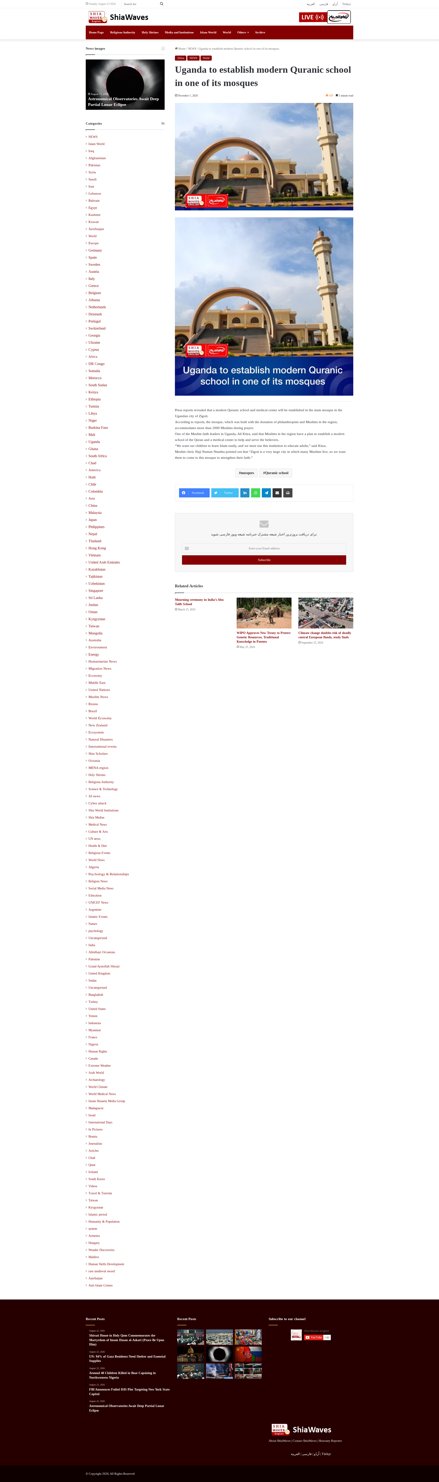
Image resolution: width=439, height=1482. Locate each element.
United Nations (99, 690)
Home (182, 48)
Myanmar (94, 1030)
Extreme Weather (99, 1065)
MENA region (98, 768)
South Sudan (97, 385)
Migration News (99, 668)
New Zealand (97, 725)
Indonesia (94, 1023)
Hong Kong (97, 548)
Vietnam (94, 555)
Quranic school (276, 473)
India (91, 945)
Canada (93, 1058)
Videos (92, 1186)
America (94, 470)
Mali (91, 435)
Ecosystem (96, 732)
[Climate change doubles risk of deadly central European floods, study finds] (325, 613)
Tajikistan (95, 576)
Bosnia (92, 1136)
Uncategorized (97, 938)
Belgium (94, 293)
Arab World (96, 1072)
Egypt (92, 207)
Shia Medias (96, 817)
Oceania (94, 760)
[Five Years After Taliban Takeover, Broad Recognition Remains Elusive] (248, 1354)
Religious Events (99, 853)
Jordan (93, 605)
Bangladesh (95, 994)
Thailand (94, 541)
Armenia (94, 1236)
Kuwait (93, 222)
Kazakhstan (96, 569)
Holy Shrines (150, 32)
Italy (91, 279)
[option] (125, 84)
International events (102, 746)
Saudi (92, 179)
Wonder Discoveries (101, 1250)
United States (97, 1009)
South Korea (96, 1179)
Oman (92, 612)
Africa (180, 58)
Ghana (93, 449)
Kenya (93, 392)
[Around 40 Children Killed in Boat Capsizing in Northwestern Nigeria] (248, 1337)
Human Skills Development (106, 1264)
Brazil (92, 711)
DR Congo (96, 364)
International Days (100, 1122)
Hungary (94, 1243)
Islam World (208, 32)
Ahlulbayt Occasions (101, 952)
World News (96, 860)
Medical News (97, 824)
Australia (94, 640)
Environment (97, 647)
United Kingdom (99, 973)
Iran (91, 186)
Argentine (94, 909)
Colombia (95, 491)
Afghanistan (97, 158)
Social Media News (100, 888)
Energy (93, 654)
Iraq (91, 151)
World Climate (97, 1087)
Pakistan (94, 165)
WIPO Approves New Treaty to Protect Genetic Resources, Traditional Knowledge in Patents (264, 637)
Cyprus (93, 350)
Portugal (94, 321)
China (92, 505)
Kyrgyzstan (96, 619)
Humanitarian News (102, 661)
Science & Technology (103, 789)
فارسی (323, 4)
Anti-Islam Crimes (100, 1285)
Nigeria (93, 1044)
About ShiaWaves (280, 1440)
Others (241, 32)
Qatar (92, 1165)
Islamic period (97, 1214)
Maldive (93, 1257)
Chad (92, 463)
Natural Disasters (100, 739)
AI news (94, 796)
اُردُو (335, 4)
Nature (92, 924)
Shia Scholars (98, 753)
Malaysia (95, 513)
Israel (92, 1115)
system (92, 1228)
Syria (92, 172)
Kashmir (94, 215)
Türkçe (346, 4)
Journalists (95, 1143)
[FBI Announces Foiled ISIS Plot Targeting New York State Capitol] (190, 1354)
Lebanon (94, 193)
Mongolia (95, 633)
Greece (93, 286)
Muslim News (98, 697)
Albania (94, 300)
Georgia (94, 335)
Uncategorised (97, 987)
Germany (95, 250)
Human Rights (97, 1051)
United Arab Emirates (104, 562)
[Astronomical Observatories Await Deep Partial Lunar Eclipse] (219, 1354)
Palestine (94, 959)
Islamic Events (97, 916)
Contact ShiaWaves (305, 1440)
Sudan (92, 980)
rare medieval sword (101, 1271)
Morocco (95, 378)
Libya (92, 413)
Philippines (96, 527)
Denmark (95, 314)
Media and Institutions (179, 32)
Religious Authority (122, 32)
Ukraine (94, 342)
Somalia (94, 371)
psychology (95, 931)
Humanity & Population (104, 1221)
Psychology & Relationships (108, 874)
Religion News (97, 881)
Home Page (96, 32)
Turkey (93, 1002)
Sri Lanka (95, 598)
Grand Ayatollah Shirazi (104, 966)
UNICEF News (98, 902)
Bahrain (94, 200)
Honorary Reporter (330, 1440)
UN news (94, 838)
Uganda (94, 442)
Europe (93, 243)
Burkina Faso (98, 428)
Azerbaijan (96, 229)
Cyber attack (97, 803)
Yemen (92, 1016)
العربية (311, 4)
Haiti (92, 477)
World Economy (100, 718)
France (92, 1037)
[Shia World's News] (119, 17)
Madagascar (96, 1108)
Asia (91, 498)
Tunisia (93, 406)
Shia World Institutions (103, 810)
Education (95, 895)
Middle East (96, 683)
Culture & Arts (98, 831)
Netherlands (97, 307)
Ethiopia (94, 399)
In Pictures (95, 1129)
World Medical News (102, 1094)
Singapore (95, 591)
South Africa (97, 456)
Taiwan (93, 626)
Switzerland (97, 328)
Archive (260, 32)
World (227, 32)
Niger (92, 420)
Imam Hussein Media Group (106, 1101)
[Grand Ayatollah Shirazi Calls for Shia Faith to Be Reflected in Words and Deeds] (190, 1371)
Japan (92, 520)
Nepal (92, 534)
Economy (95, 675)
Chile (92, 484)
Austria (93, 272)
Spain (92, 257)
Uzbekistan (96, 583)
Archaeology (96, 1080)
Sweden (94, 264)
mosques (247, 473)
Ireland (93, 1172)
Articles (93, 1150)
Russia (93, 704)
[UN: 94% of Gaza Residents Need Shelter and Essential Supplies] (219, 1337)
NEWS (192, 48)
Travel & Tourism (100, 1193)
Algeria (93, 867)
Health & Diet (97, 846)
